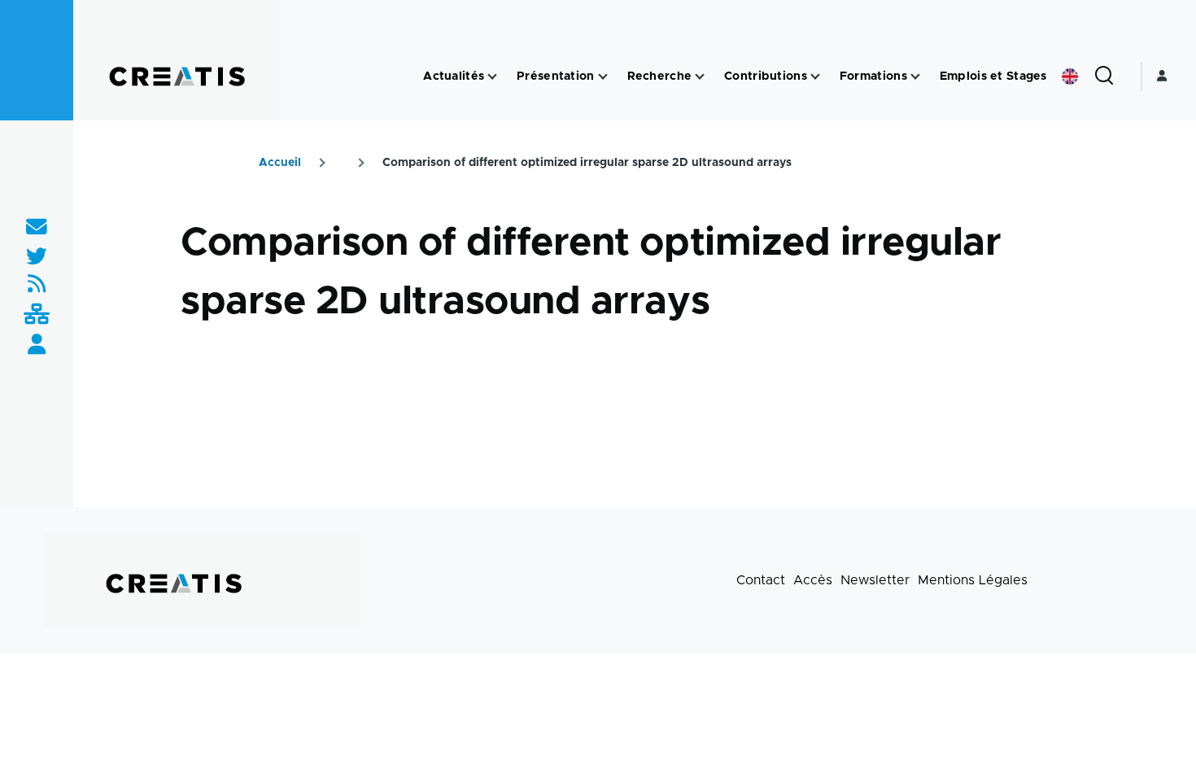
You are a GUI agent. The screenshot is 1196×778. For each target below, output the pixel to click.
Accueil (280, 162)
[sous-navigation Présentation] (603, 77)
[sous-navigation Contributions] (815, 77)
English (1070, 76)
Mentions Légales (973, 580)
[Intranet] (37, 315)
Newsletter (875, 580)
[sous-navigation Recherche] (700, 77)
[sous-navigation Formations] (915, 77)
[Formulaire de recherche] (1104, 76)
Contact (760, 580)
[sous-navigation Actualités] (492, 77)
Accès (812, 580)
